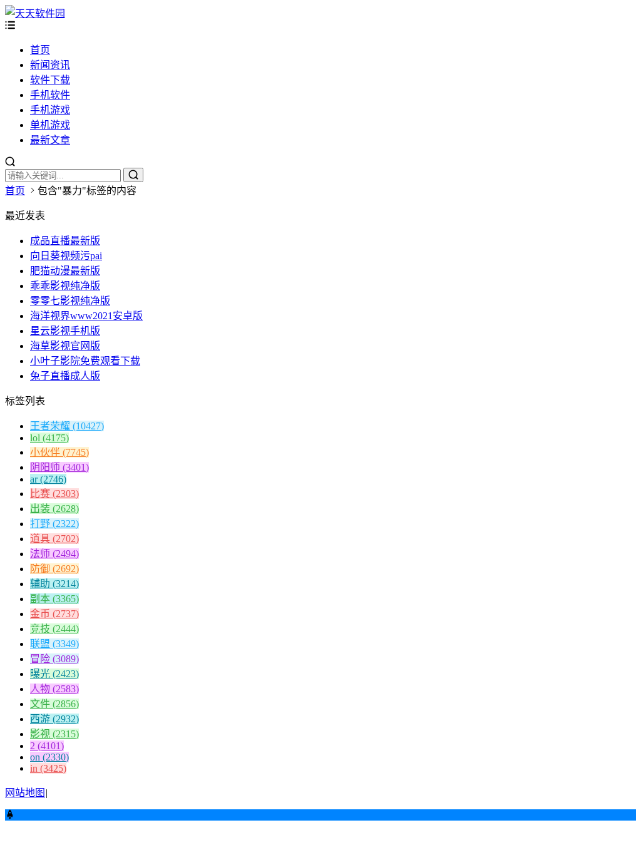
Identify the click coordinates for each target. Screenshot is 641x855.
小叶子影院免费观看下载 (85, 361)
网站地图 (25, 792)
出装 (54, 508)
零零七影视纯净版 (70, 300)
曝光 (54, 673)
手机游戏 (50, 110)
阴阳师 (59, 467)
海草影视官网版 (65, 345)
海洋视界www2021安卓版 (86, 315)
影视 (54, 734)
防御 (54, 568)
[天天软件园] (35, 13)
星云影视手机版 (65, 330)
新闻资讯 (50, 64)
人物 (54, 688)
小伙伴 (59, 452)
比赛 (54, 493)
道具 (54, 538)
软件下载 (50, 79)
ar (48, 479)
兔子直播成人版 (65, 376)
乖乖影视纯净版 (65, 285)
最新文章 (50, 140)
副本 (54, 598)
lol (49, 438)
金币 (54, 613)
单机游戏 (50, 125)
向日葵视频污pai (66, 255)
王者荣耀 (67, 426)
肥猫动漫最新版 (65, 270)
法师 (54, 553)
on (49, 757)
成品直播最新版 (65, 240)
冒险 (54, 658)
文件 (54, 704)
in (48, 768)
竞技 (54, 628)
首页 (40, 49)
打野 (54, 523)
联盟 (54, 643)
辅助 (54, 583)
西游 (54, 719)
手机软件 (50, 95)
